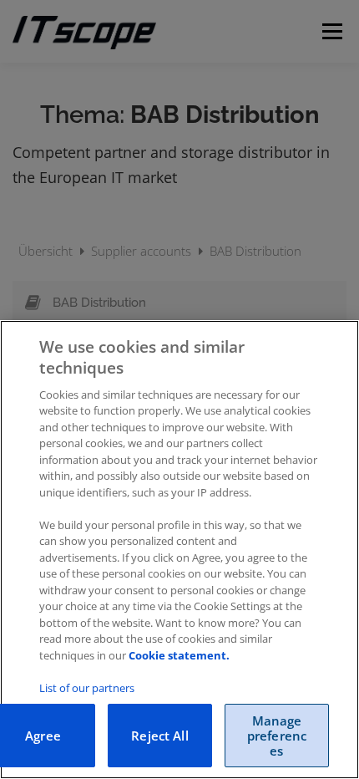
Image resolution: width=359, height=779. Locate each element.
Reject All (160, 735)
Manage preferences (276, 735)
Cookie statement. (179, 655)
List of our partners (86, 687)
